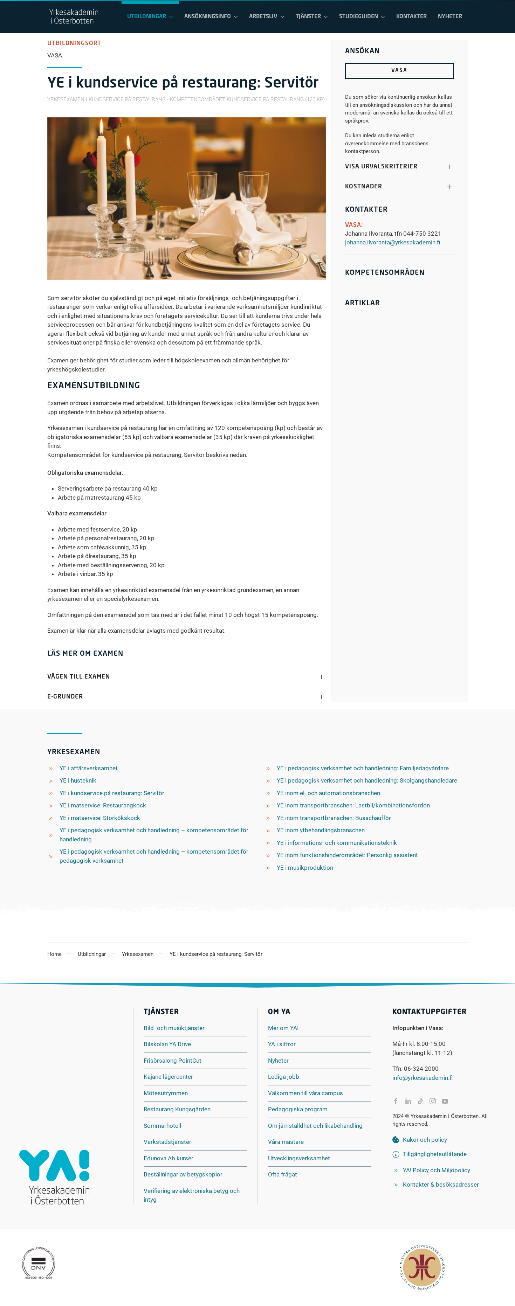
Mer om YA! (283, 1027)
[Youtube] (444, 1101)
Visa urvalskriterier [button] (381, 167)
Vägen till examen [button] (78, 677)
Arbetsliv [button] (263, 17)
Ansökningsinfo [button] (207, 17)
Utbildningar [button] (146, 17)
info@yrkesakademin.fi (422, 1077)
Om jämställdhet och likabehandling (315, 1125)
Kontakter (411, 17)
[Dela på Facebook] (395, 1101)
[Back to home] (73, 17)
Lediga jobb (283, 1076)
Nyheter (450, 17)
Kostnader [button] (363, 187)
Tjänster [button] (308, 17)
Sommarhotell (162, 1125)
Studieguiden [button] (358, 17)
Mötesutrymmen (166, 1093)
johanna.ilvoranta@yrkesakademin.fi (392, 242)
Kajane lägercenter (168, 1076)
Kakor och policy (425, 1139)
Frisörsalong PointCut (172, 1060)
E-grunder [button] (65, 697)
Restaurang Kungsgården (177, 1109)
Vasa (399, 71)
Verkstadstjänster (167, 1141)
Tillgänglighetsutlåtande (435, 1154)
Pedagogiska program (298, 1109)
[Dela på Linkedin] (408, 1101)
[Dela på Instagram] (432, 1101)
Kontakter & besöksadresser (441, 1184)
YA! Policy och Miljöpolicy (436, 1170)
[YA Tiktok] (420, 1101)
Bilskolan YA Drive (167, 1044)
